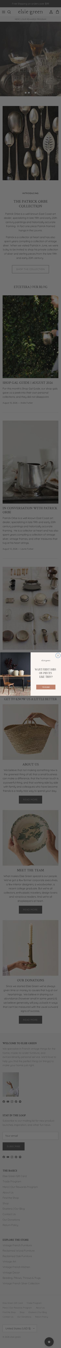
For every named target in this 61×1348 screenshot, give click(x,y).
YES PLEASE (45, 687)
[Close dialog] (57, 655)
